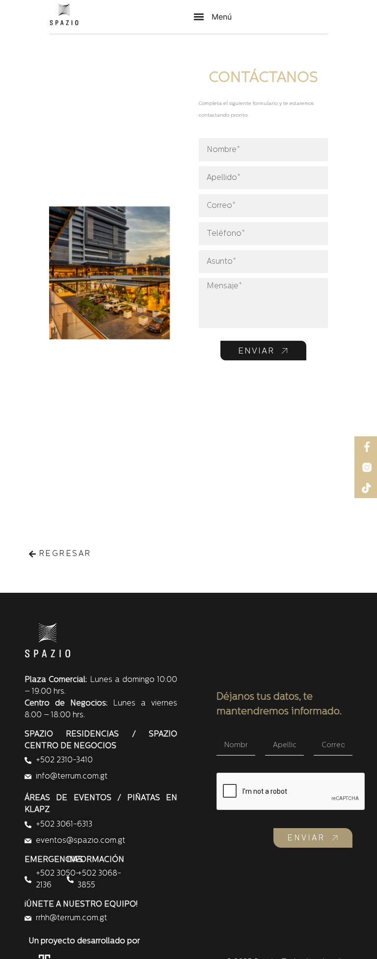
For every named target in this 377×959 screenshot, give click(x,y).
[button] (213, 16)
